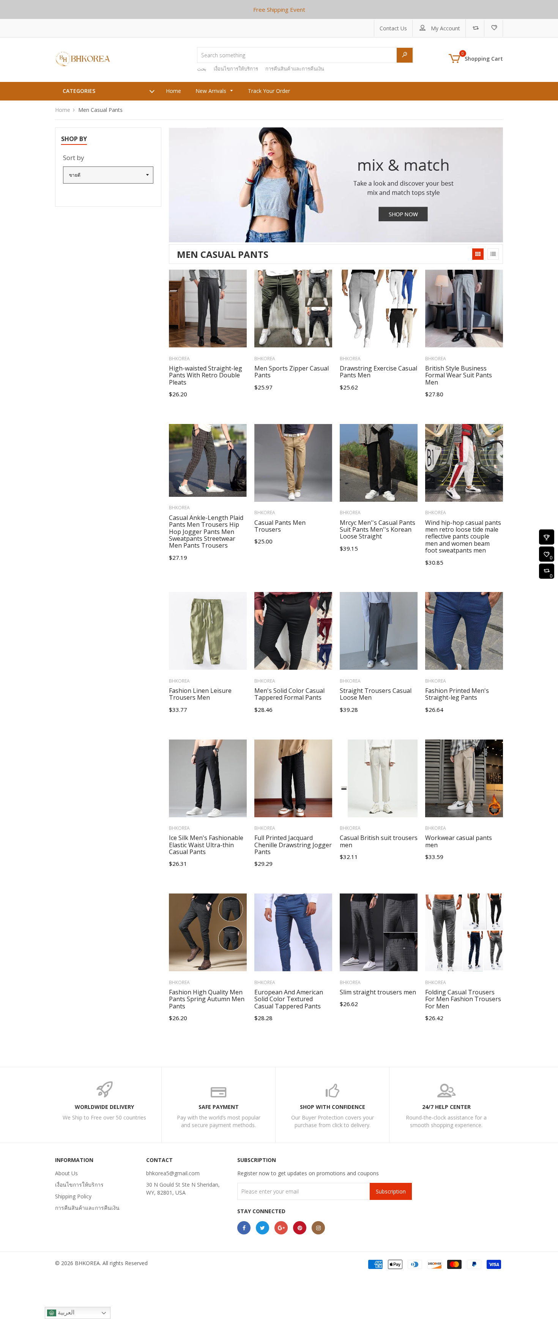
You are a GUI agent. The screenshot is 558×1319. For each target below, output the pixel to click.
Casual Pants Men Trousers (280, 526)
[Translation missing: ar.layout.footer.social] (244, 1227)
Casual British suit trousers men (379, 841)
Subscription (391, 1191)
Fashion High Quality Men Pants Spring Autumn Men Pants (206, 999)
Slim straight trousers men (378, 992)
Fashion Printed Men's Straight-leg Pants (457, 694)
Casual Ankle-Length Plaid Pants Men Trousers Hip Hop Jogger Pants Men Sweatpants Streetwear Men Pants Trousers (206, 531)
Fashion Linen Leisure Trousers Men (200, 694)
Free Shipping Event (279, 9)
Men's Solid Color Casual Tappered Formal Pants (289, 694)
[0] (547, 555)
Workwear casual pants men (458, 841)
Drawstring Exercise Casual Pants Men (378, 371)
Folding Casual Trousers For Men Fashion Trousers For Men (463, 999)
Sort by (73, 157)
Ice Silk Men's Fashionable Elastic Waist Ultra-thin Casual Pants (206, 845)
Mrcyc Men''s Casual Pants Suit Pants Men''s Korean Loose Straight (377, 529)
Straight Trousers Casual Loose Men (375, 694)
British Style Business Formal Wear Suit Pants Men (458, 375)
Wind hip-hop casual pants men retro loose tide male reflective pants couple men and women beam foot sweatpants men (463, 536)
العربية (65, 1312)
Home (62, 109)
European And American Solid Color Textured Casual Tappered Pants (288, 999)
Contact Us (393, 28)
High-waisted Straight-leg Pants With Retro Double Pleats (205, 375)
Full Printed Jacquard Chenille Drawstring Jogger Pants (293, 845)
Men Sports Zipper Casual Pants (291, 371)
